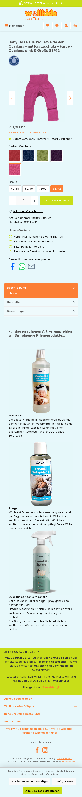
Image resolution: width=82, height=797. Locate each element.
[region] (41, 98)
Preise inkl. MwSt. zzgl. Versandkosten (28, 132)
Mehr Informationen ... (50, 774)
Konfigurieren (64, 781)
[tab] (41, 290)
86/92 (57, 188)
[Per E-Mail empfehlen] (31, 266)
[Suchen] (48, 25)
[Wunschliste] (57, 25)
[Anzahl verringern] (12, 200)
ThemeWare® (68, 762)
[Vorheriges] (12, 98)
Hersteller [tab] (14, 302)
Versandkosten (64, 758)
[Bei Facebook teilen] (12, 266)
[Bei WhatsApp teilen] (22, 266)
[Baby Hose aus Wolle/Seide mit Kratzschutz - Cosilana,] (41, 98)
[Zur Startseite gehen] (41, 14)
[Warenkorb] (75, 25)
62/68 (29, 188)
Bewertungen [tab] (16, 311)
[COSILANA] (41, 60)
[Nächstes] (70, 98)
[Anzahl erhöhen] (34, 200)
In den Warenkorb (57, 200)
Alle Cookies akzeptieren (42, 790)
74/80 (42, 188)
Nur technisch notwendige (29, 781)
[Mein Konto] (66, 25)
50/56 (15, 188)
